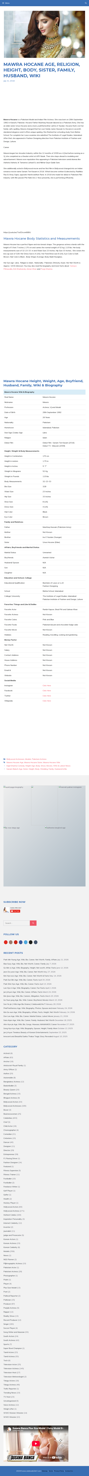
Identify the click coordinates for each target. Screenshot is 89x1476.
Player (6, 1283)
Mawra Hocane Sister (33, 762)
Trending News (9, 1393)
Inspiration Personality (12, 1219)
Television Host (9, 1372)
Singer (6, 1324)
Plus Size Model (10, 1287)
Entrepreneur (8, 1154)
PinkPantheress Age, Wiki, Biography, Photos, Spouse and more (29, 1008)
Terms (51, 1471)
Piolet (5, 1279)
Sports (6, 1344)
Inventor (6, 1227)
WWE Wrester (9, 1417)
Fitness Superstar (10, 1170)
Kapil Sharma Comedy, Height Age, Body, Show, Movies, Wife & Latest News (38, 766)
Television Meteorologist (13, 1376)
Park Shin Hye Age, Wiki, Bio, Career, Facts (21, 984)
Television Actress (11, 1368)
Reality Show (9, 1316)
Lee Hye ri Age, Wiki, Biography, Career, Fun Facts (24, 988)
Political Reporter (10, 1296)
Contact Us (69, 1471)
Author (6, 1073)
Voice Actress (9, 1405)
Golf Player (8, 1191)
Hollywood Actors (10, 1207)
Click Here (47, 685)
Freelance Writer (10, 1186)
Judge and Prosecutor (12, 1235)
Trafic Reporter (9, 1389)
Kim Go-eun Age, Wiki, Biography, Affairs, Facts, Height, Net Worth (31, 1012)
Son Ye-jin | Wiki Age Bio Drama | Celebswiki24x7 (24, 1004)
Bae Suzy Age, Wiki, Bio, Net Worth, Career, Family (24, 964)
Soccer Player (9, 1328)
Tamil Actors (8, 1352)
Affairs (6, 1057)
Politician (7, 1300)
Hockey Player (9, 1203)
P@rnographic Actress (12, 1263)
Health (6, 1199)
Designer (7, 1146)
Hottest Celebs (9, 1215)
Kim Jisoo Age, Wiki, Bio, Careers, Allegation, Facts (24, 996)
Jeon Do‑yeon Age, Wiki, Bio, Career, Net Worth (23, 972)
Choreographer (9, 1130)
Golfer (5, 1195)
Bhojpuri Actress (10, 1098)
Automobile (8, 1077)
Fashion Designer (10, 1162)
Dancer (6, 1142)
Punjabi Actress (9, 1308)
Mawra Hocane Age (14, 762)
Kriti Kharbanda (19, 269)
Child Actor (8, 1126)
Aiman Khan (32, 269)
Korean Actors (9, 1239)
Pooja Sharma (46, 269)
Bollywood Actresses (15, 759)
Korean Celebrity (10, 1247)
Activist (6, 1053)
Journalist (7, 1231)
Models (28, 759)
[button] (86, 3)
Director (6, 1150)
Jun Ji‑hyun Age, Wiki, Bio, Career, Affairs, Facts (22, 992)
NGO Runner (8, 1259)
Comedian (7, 1134)
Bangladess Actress (11, 1081)
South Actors (8, 1336)
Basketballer (8, 1085)
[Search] (33, 923)
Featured (7, 1166)
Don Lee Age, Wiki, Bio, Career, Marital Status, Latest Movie (28, 1016)
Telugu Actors (9, 1380)
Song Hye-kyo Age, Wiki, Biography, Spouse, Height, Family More (30, 1028)
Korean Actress (9, 1243)
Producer (7, 1304)
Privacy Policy (59, 1471)
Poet (5, 1292)
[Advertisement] (44, 102)
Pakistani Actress (39, 759)
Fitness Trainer (9, 1174)
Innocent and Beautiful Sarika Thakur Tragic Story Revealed (28, 1036)
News (5, 1255)
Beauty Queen (9, 1089)
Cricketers (7, 1138)
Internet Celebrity (10, 1223)
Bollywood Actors (10, 1102)
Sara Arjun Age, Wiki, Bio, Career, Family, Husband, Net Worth (28, 1020)
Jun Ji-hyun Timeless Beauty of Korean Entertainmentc (26, 1032)
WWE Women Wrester (13, 1413)
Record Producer (10, 1320)
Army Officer (8, 1069)
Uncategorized (9, 1401)
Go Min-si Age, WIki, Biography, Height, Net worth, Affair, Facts (29, 968)
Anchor (6, 1061)
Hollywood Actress (11, 1211)
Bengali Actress (10, 1094)
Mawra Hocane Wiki (51, 762)
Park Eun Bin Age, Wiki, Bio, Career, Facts (20, 980)
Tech (5, 1360)
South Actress (9, 1340)
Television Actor (10, 1364)
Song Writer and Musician (14, 1332)
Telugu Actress (9, 1384)
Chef (5, 1122)
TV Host (7, 1397)
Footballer (7, 1178)
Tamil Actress (9, 1356)
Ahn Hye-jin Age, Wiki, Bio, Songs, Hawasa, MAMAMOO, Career (30, 1024)
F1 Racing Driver (10, 1158)
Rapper (6, 1312)
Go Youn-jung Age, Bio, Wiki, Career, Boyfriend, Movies (25, 1000)
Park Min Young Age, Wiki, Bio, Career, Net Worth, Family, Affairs (30, 959)
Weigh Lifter (8, 1409)
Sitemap (45, 1471)
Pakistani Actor (9, 1267)
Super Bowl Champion (12, 1348)
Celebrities (7, 1118)
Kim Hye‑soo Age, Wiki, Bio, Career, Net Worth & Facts (26, 976)
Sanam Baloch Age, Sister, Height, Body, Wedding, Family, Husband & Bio (36, 769)
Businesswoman (10, 1114)
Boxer (5, 1110)
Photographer (9, 1275)
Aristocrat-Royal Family (13, 1065)
